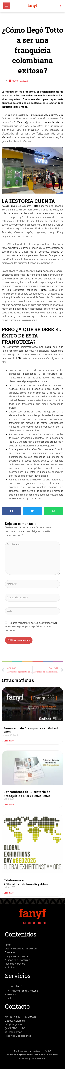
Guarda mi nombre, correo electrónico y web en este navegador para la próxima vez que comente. (31, 626)
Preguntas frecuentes (16, 956)
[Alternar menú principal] (6, 5)
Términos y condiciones (18, 1035)
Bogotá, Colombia (15, 1020)
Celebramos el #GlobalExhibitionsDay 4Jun (26, 882)
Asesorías (10, 994)
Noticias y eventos (15, 963)
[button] (60, 5)
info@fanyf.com (13, 1024)
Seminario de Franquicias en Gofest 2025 (31, 730)
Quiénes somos (13, 1032)
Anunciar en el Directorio (25, 990)
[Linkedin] (44, 923)
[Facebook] (24, 923)
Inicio (8, 944)
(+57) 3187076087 (15, 1028)
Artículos (10, 967)
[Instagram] (29, 923)
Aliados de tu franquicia (17, 960)
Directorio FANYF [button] (14, 986)
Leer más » (9, 741)
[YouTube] (39, 923)
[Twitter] (34, 923)
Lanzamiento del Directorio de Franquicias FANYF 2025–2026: (27, 794)
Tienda (8, 998)
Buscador (10, 952)
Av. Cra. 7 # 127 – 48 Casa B (20, 1016)
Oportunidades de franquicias (21, 948)
